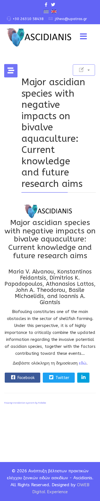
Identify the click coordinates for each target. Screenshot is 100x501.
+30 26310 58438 (28, 19)
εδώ (82, 363)
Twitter (61, 377)
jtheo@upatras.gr (71, 19)
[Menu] (83, 36)
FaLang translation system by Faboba (25, 403)
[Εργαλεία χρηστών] (84, 70)
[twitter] (53, 4)
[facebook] (46, 4)
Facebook (25, 377)
